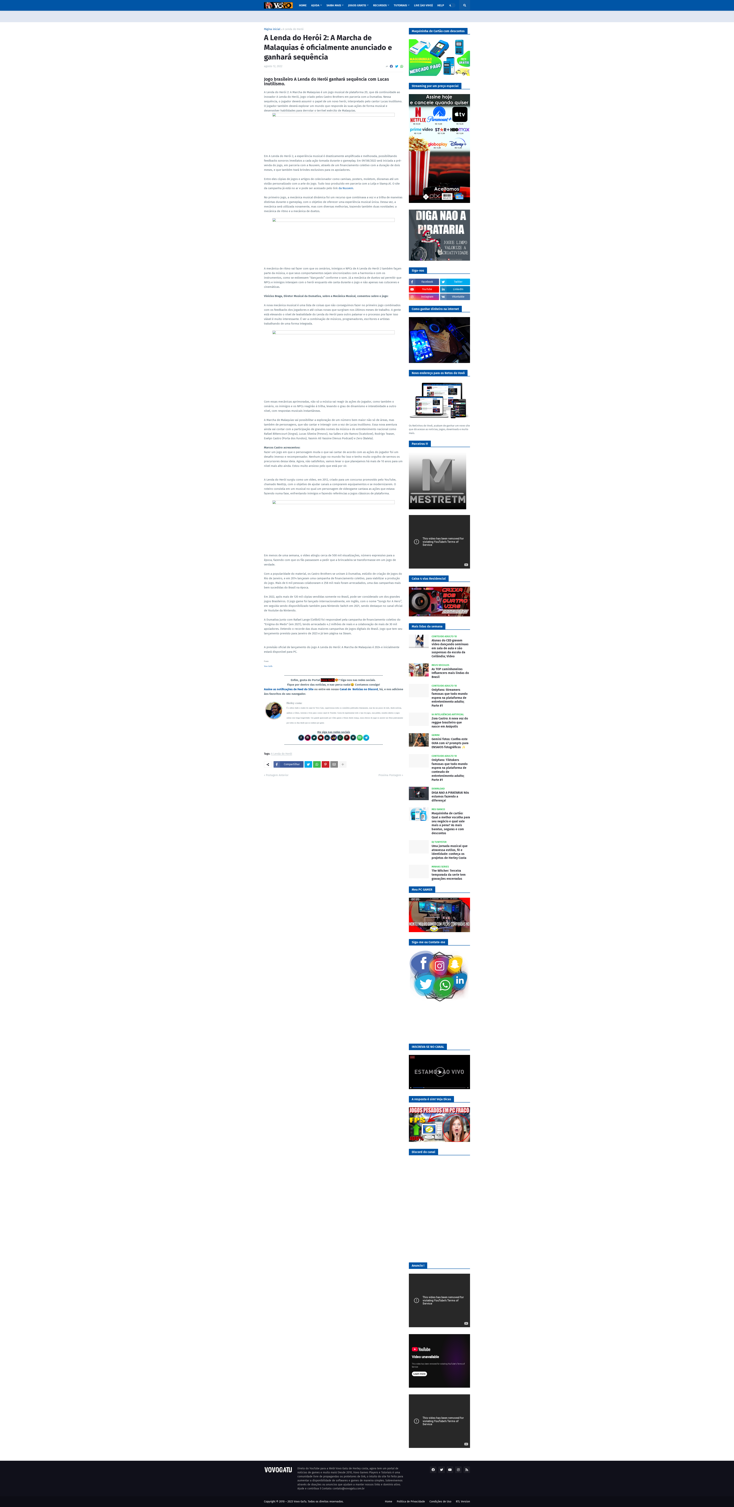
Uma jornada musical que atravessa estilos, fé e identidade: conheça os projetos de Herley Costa (450, 852)
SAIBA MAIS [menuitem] (333, 5)
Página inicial (272, 29)
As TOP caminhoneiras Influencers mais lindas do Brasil (450, 673)
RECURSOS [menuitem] (380, 5)
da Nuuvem (346, 188)
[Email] (334, 764)
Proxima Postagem (389, 775)
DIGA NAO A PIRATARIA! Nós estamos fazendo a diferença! (450, 796)
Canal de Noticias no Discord (359, 689)
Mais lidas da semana (427, 626)
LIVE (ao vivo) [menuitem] (423, 5)
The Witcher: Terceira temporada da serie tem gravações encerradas (449, 874)
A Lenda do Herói (293, 29)
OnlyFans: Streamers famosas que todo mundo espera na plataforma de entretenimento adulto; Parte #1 (450, 697)
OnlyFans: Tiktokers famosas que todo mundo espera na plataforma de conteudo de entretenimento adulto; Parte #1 (450, 770)
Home (388, 1501)
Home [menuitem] (303, 5)
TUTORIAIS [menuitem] (400, 5)
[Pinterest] (325, 764)
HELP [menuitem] (440, 5)
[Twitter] (396, 66)
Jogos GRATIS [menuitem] (357, 5)
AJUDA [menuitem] (315, 5)
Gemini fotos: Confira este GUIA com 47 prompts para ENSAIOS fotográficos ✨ (450, 743)
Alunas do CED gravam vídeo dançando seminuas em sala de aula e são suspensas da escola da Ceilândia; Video (450, 648)
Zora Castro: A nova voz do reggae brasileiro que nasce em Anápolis (450, 722)
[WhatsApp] (401, 66)
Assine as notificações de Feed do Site (288, 689)
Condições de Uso (440, 1501)
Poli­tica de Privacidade (411, 1501)
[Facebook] (391, 66)
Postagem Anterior (277, 775)
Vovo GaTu (268, 666)
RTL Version (463, 1501)
